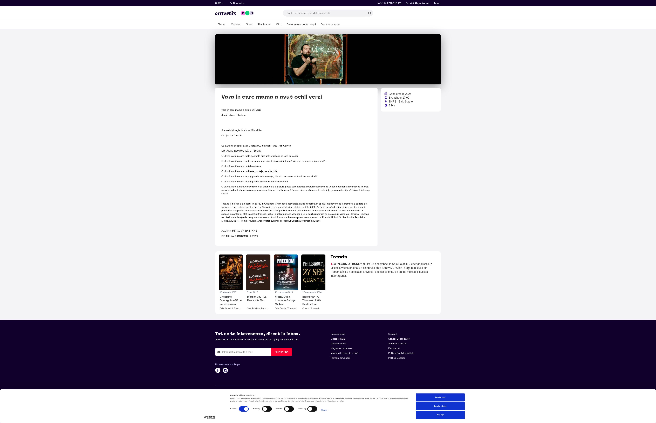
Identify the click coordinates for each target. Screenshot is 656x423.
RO (219, 3)
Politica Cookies (396, 357)
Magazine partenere (341, 348)
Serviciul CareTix (397, 343)
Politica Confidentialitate (401, 353)
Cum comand (338, 334)
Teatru (222, 24)
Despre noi (394, 348)
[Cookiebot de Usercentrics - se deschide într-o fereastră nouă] (209, 417)
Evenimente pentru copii (301, 24)
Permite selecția (440, 406)
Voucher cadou (330, 24)
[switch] (267, 409)
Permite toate (440, 397)
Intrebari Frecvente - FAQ (345, 353)
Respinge (440, 415)
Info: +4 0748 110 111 (390, 3)
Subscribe (282, 352)
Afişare (324, 410)
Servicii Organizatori (417, 3)
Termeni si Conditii (340, 357)
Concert (236, 24)
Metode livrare (338, 343)
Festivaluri (264, 24)
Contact (237, 3)
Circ (278, 24)
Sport (249, 24)
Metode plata (338, 338)
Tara (436, 3)
